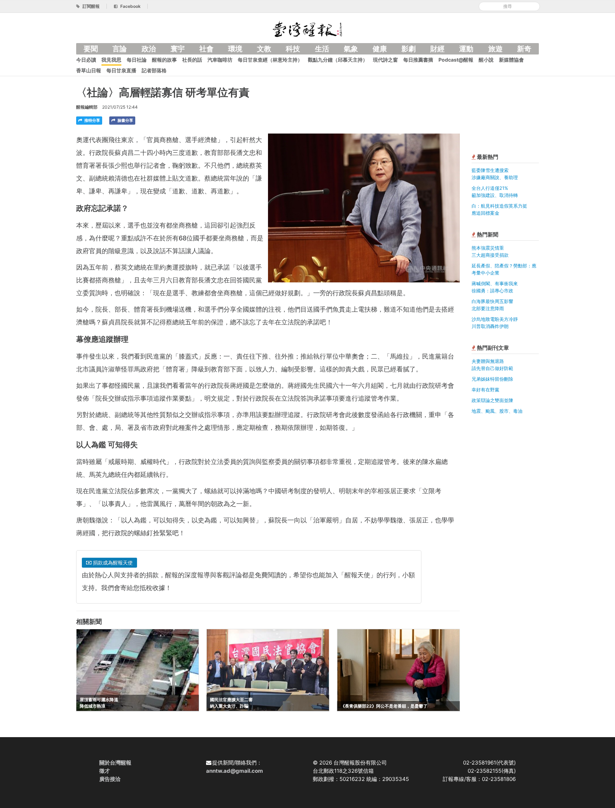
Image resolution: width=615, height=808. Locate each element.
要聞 (91, 49)
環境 (235, 49)
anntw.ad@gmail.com (234, 770)
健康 (380, 49)
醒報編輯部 (87, 107)
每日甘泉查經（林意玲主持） (270, 60)
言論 (119, 49)
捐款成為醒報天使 (112, 562)
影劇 (408, 49)
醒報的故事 (164, 60)
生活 (322, 49)
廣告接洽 (110, 779)
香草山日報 (88, 70)
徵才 (104, 770)
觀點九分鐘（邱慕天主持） (338, 60)
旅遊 (495, 49)
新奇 (524, 49)
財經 (437, 49)
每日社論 (137, 60)
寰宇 (177, 49)
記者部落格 (154, 70)
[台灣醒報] (307, 28)
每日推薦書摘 (418, 60)
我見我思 (111, 60)
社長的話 (192, 60)
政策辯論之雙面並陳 (492, 400)
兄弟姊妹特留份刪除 (492, 379)
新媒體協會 (511, 60)
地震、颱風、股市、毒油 (497, 411)
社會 (206, 49)
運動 (466, 49)
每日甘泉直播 (121, 70)
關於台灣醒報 (115, 762)
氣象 (351, 49)
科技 (293, 49)
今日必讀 (86, 60)
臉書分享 (124, 120)
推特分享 (91, 120)
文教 (264, 49)
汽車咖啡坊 (219, 60)
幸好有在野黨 (485, 389)
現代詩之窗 (385, 60)
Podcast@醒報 (455, 60)
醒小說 (486, 60)
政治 (149, 49)
